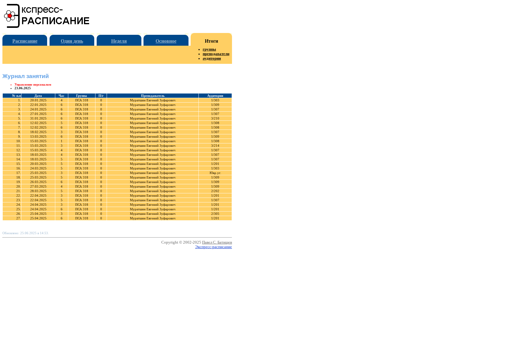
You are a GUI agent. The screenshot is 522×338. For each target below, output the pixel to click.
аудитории (212, 58)
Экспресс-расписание (213, 247)
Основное (166, 41)
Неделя (119, 41)
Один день (72, 41)
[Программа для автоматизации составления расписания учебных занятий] (47, 26)
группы (209, 49)
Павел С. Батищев (217, 242)
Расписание (24, 41)
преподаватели (216, 54)
